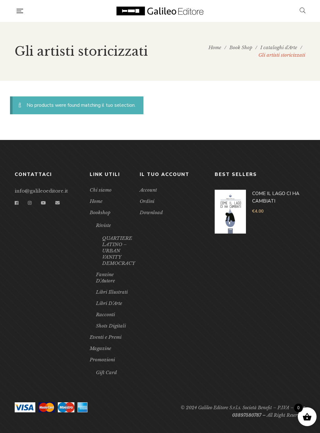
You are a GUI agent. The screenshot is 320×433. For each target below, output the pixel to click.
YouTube (43, 203)
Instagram (30, 203)
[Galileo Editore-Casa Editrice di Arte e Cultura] (161, 11)
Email (57, 203)
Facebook (16, 203)
